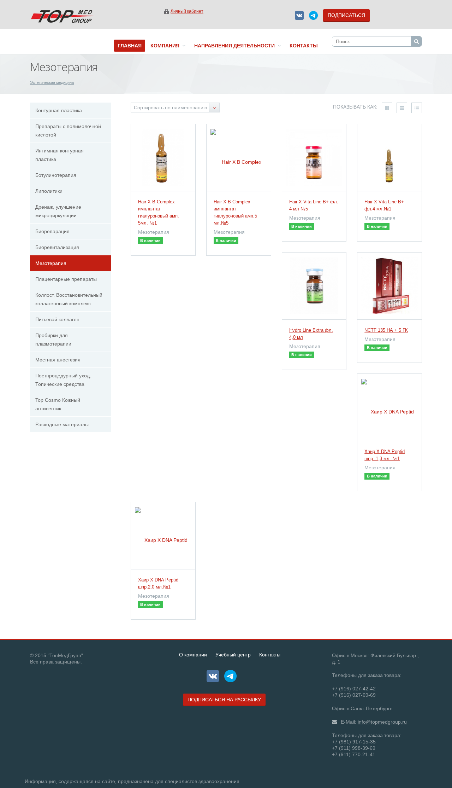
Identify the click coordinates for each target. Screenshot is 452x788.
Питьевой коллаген (57, 319)
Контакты (269, 654)
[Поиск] (416, 41)
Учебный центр (233, 654)
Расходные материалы (62, 424)
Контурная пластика (58, 110)
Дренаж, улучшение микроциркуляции (58, 211)
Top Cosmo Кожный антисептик (57, 404)
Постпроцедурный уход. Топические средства (63, 380)
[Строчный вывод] (402, 108)
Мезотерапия (50, 263)
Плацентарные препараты (66, 279)
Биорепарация (52, 231)
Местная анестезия (58, 360)
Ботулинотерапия (55, 175)
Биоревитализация (57, 247)
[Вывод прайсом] (416, 108)
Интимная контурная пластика (59, 155)
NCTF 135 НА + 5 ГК (386, 330)
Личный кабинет (187, 11)
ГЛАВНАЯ (130, 45)
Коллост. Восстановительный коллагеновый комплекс (68, 299)
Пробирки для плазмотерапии (53, 339)
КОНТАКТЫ (304, 45)
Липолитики (49, 191)
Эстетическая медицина (52, 82)
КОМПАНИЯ (166, 45)
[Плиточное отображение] (387, 108)
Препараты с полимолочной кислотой (68, 130)
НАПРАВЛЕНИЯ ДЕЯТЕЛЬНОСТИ (236, 45)
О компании (193, 654)
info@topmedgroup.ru (382, 722)
